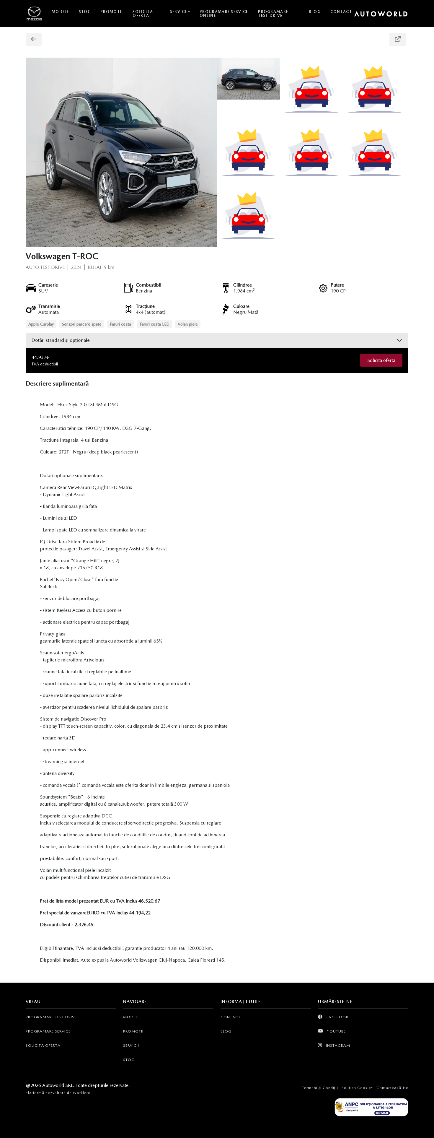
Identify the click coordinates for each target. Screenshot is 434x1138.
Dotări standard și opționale (61, 340)
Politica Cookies (357, 1088)
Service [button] (178, 11)
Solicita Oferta (143, 13)
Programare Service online (224, 13)
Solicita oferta (381, 360)
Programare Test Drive (273, 13)
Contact (341, 11)
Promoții (133, 1031)
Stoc (85, 11)
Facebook (337, 1017)
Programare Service (48, 1031)
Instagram (337, 1045)
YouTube (336, 1031)
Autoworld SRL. (59, 1085)
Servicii (131, 1045)
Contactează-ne (392, 1088)
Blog (315, 11)
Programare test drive (51, 1017)
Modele (60, 11)
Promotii (111, 11)
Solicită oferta (43, 1045)
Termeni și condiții (320, 1088)
